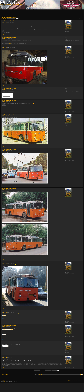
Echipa (67, 380)
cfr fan (4, 38)
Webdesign (4, 382)
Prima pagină (4, 13)
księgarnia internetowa (13, 382)
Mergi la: (36, 374)
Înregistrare (76, 14)
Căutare (70, 14)
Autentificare (80, 14)
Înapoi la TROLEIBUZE (5, 374)
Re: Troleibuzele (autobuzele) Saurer (9, 37)
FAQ (73, 14)
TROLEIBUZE (47, 13)
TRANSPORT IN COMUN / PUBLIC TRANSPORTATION (14, 13)
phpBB (5, 381)
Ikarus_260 (5, 22)
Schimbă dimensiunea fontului (81, 13)
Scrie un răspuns (3, 18)
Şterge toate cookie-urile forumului (72, 380)
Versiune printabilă (80, 13)
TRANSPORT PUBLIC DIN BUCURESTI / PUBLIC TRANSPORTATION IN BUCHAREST (33, 13)
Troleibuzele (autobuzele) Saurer (9, 17)
